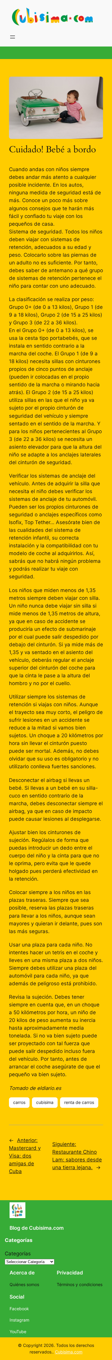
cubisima (44, 1102)
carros (19, 1102)
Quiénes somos (24, 1284)
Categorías (18, 1254)
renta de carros (79, 1102)
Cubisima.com (68, 1351)
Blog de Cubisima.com (37, 1228)
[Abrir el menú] (12, 37)
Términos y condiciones (79, 1284)
